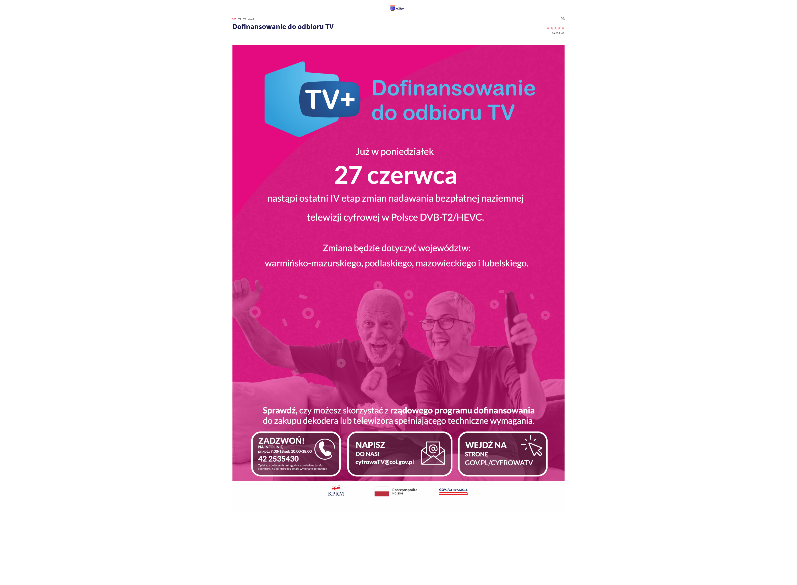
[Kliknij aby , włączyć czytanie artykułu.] (235, 39)
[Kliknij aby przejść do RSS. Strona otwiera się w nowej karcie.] (563, 18)
